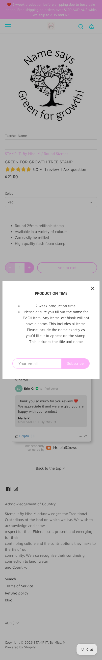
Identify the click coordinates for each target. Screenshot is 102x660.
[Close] (92, 288)
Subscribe (75, 363)
